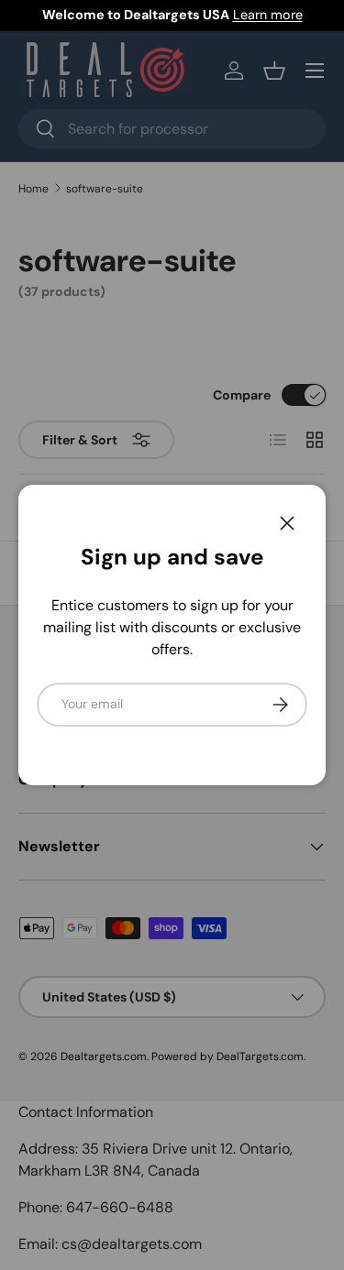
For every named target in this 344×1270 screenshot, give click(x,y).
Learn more (268, 14)
